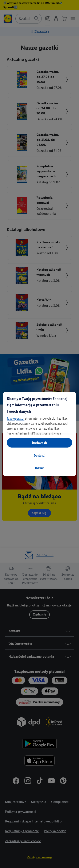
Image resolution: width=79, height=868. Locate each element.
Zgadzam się (39, 443)
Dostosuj (39, 455)
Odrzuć (39, 468)
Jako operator (15, 418)
